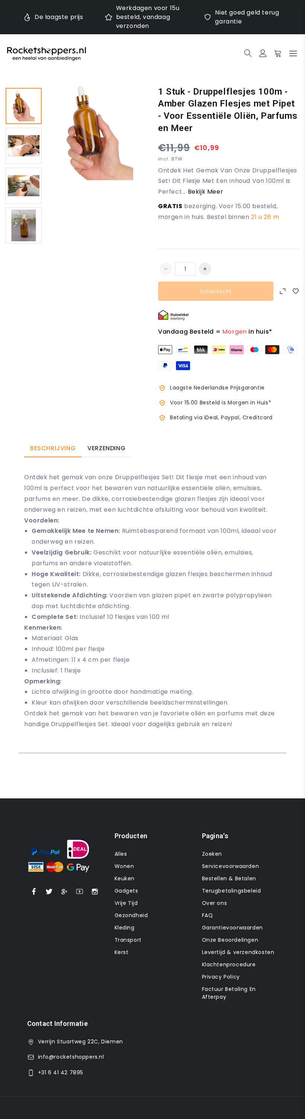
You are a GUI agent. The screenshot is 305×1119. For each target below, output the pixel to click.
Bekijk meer (206, 191)
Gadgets (126, 890)
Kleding (125, 927)
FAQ (207, 915)
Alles (121, 854)
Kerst (122, 952)
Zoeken (212, 854)
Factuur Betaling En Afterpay (229, 993)
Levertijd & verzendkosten (238, 952)
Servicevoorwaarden (230, 866)
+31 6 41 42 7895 (61, 1072)
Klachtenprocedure (229, 964)
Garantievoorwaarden (232, 927)
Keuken (125, 878)
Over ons (214, 903)
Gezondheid (131, 915)
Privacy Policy (221, 976)
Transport (128, 940)
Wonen (124, 866)
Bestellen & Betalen (229, 878)
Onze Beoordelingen (230, 940)
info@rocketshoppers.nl (71, 1057)
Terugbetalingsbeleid (231, 890)
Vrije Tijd (126, 903)
